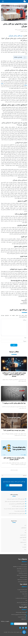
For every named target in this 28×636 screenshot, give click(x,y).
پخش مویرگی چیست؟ (24, 604)
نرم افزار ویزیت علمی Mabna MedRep (22, 568)
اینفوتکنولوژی (23, 527)
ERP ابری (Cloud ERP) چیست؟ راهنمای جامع (17, 503)
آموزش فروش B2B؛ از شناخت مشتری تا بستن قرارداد (16, 499)
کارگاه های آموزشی (23, 537)
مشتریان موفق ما (23, 542)
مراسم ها (24, 539)
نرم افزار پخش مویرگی (15, 36)
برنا (25, 530)
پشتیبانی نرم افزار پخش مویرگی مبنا (22, 589)
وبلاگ (25, 549)
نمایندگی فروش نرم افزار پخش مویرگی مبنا (21, 598)
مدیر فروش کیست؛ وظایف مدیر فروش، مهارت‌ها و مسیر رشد (14, 508)
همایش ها (24, 547)
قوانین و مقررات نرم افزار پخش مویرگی (22, 602)
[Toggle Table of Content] (24, 57)
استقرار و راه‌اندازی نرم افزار (23, 591)
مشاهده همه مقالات (14, 470)
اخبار (25, 525)
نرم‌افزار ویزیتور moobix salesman (22, 581)
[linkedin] (22, 628)
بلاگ (25, 532)
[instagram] (20, 628)
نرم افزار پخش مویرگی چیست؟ (19, 511)
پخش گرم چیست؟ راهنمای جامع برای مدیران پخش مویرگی (15, 501)
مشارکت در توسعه (24, 593)
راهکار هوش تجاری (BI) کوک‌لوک (23, 573)
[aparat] (25, 628)
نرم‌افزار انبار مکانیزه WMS (23, 577)
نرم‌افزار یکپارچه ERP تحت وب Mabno (22, 575)
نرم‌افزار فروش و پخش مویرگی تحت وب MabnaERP (20, 566)
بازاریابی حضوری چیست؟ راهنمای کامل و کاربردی (17, 513)
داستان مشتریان (23, 535)
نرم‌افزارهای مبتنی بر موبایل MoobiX (22, 579)
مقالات (25, 544)
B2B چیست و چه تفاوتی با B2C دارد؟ (18, 506)
